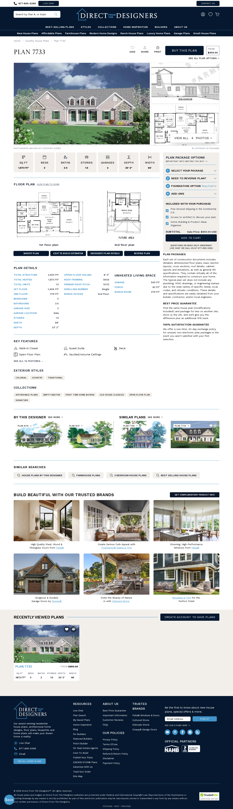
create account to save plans (190, 617)
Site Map (78, 776)
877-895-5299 (205, 248)
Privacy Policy (110, 739)
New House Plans (27, 33)
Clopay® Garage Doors (144, 729)
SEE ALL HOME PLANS (29, 761)
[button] (17, 642)
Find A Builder (80, 743)
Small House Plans (204, 33)
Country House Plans (37, 40)
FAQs (105, 724)
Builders (161, 27)
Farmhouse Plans (75, 33)
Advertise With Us (83, 767)
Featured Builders (82, 738)
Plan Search (79, 715)
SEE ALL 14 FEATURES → (28, 361)
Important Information (115, 715)
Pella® (60, 547)
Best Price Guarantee (114, 710)
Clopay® (57, 601)
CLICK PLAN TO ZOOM (48, 184)
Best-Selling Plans (60, 27)
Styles (86, 27)
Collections (107, 27)
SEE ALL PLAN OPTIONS (202, 58)
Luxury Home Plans (158, 33)
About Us (180, 27)
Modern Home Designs (103, 33)
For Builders (79, 734)
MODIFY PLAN (31, 253)
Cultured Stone (140, 720)
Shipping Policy (111, 749)
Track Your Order (82, 771)
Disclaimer (108, 758)
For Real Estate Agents (85, 748)
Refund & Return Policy (115, 754)
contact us (208, 3)
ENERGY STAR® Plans (85, 762)
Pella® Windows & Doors (145, 715)
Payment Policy (111, 763)
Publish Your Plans (83, 757)
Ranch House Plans (131, 33)
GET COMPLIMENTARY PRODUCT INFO (195, 495)
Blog (75, 729)
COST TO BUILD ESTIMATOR (68, 253)
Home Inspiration (135, 27)
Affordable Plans (51, 33)
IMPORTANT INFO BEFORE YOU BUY (185, 161)
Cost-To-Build (80, 753)
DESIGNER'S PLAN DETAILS (105, 253)
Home (17, 40)
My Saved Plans (81, 720)
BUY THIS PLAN (184, 50)
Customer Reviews (113, 720)
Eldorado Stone (140, 724)
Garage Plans (182, 33)
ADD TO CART (191, 237)
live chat (48, 3)
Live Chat (78, 710)
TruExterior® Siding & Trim (116, 547)
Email (22, 754)
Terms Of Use (110, 744)
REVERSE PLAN (142, 253)
